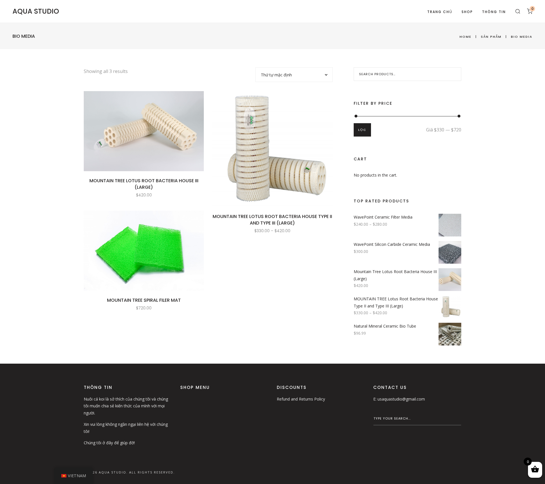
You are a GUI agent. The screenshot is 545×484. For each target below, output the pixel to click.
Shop (467, 11)
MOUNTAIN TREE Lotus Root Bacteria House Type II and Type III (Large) (272, 219)
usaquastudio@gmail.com (401, 399)
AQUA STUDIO (35, 11)
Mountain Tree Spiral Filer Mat (144, 300)
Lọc (362, 129)
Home (465, 36)
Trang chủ (439, 11)
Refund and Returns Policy (301, 399)
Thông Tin (494, 11)
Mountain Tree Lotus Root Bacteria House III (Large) (143, 183)
